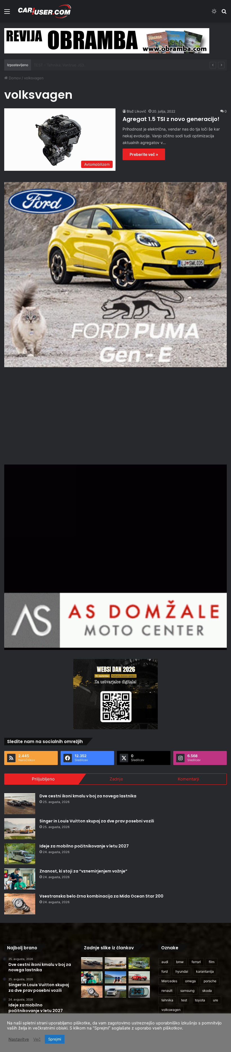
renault (166, 990)
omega (190, 981)
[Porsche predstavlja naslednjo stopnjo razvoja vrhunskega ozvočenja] (139, 992)
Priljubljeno (43, 779)
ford (164, 971)
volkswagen (171, 1010)
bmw (180, 962)
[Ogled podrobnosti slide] (106, 40)
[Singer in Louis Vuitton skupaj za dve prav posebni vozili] (19, 828)
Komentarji (188, 779)
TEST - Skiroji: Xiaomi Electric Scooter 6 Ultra (73, 65)
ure (215, 1000)
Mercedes (169, 981)
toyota (200, 1000)
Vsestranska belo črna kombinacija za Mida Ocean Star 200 (101, 896)
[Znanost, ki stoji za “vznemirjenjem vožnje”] (19, 878)
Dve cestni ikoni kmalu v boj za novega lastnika (87, 796)
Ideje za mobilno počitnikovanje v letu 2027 (84, 846)
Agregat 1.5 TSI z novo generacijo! (171, 119)
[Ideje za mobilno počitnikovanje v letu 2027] (19, 853)
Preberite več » (144, 154)
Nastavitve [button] (18, 1039)
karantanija (205, 971)
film (211, 962)
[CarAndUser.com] (44, 11)
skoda (207, 990)
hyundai (182, 971)
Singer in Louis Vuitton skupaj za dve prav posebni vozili (96, 821)
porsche (210, 981)
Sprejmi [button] (54, 1039)
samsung (187, 990)
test (184, 1000)
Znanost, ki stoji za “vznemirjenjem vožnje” (83, 871)
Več (37, 1039)
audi (164, 962)
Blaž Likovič (136, 111)
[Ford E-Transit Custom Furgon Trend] (115, 992)
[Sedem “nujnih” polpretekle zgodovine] (139, 977)
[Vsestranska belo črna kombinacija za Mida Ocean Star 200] (19, 903)
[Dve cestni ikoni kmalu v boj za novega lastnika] (19, 803)
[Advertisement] (115, 415)
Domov (14, 78)
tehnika (167, 1000)
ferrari (196, 962)
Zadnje (116, 779)
